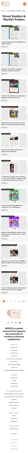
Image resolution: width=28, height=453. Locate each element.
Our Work (14, 375)
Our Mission (14, 350)
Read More (4, 46)
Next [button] (19, 301)
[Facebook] (12, 322)
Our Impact (14, 383)
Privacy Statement (14, 439)
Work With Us (14, 361)
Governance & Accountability (14, 358)
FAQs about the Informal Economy (14, 396)
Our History (14, 356)
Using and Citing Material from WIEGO (14, 370)
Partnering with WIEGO (14, 364)
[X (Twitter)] (8, 322)
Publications (14, 426)
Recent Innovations (14, 402)
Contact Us (14, 367)
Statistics (14, 399)
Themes (14, 380)
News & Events (14, 412)
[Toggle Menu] (25, 4)
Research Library (14, 428)
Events (14, 415)
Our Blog (14, 408)
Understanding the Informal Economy (14, 393)
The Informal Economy (14, 391)
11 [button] (15, 301)
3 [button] (10, 301)
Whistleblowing (14, 449)
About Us (14, 344)
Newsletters (14, 421)
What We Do (14, 377)
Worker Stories (14, 405)
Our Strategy (14, 386)
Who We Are (14, 347)
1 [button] (3, 301)
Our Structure (14, 353)
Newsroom (14, 418)
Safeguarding (14, 445)
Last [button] (23, 301)
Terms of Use (14, 442)
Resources (14, 433)
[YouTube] (19, 322)
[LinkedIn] (16, 322)
